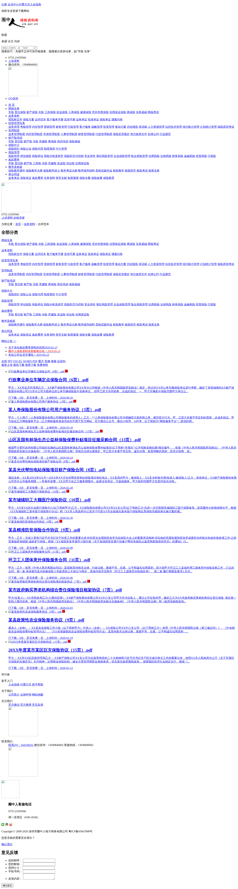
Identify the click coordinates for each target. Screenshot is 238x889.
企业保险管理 (122, 156)
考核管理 (25, 126)
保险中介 (14, 145)
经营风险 (201, 156)
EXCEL (17, 361)
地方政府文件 (138, 134)
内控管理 (37, 126)
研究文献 (61, 177)
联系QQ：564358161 (20, 745)
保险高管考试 (225, 126)
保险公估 (25, 148)
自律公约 (153, 134)
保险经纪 (14, 148)
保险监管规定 (121, 134)
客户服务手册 (55, 119)
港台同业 (14, 174)
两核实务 (14, 108)
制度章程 (49, 148)
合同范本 (40, 119)
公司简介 (14, 694)
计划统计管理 (208, 126)
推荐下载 (30, 364)
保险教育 (108, 177)
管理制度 (14, 130)
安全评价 (89, 156)
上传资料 (14, 60)
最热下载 (18, 364)
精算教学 (118, 170)
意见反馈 (37, 704)
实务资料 (49, 177)
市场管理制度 (51, 134)
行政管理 (73, 126)
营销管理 (49, 126)
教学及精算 (15, 166)
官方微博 (25, 704)
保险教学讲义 (51, 170)
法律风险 (165, 156)
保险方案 (28, 119)
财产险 (28, 141)
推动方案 (120, 126)
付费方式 (24, 4)
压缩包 (61, 361)
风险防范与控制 (74, 156)
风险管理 (14, 152)
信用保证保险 (117, 112)
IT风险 (212, 156)
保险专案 (85, 177)
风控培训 (62, 141)
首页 (18, 224)
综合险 (70, 163)
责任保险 (20, 112)
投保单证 (93, 119)
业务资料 (14, 115)
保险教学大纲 (34, 170)
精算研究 (130, 170)
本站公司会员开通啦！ (28, 354)
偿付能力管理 (191, 126)
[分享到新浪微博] (10, 824)
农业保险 (62, 112)
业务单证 (81, 119)
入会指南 (35, 4)
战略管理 (96, 126)
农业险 (61, 163)
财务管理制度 (86, 134)
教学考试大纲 (69, 170)
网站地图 (37, 694)
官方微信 (14, 704)
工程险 (37, 163)
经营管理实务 (16, 123)
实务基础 (141, 112)
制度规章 (73, 177)
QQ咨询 (13, 98)
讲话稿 (143, 126)
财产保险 (32, 112)
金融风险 (189, 156)
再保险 (131, 112)
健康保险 (85, 112)
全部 (4, 361)
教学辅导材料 (86, 170)
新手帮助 (37, 684)
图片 (41, 361)
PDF (35, 361)
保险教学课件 (16, 170)
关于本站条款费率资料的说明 (32, 347)
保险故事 (96, 177)
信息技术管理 (173, 126)
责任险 (19, 141)
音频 (47, 361)
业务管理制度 (16, 134)
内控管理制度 (34, 134)
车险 (11, 112)
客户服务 (85, 126)
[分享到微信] (2, 824)
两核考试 (153, 112)
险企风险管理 (139, 156)
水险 (41, 112)
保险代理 (37, 148)
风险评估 (37, 156)
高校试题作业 (103, 170)
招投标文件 (15, 119)
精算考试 (142, 170)
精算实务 (154, 170)
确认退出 (7, 844)
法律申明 (25, 694)
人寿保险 (73, 112)
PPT (10, 361)
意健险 (43, 141)
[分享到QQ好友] (6, 824)
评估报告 (25, 156)
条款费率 (14, 159)
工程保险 (50, 112)
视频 (53, 361)
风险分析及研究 (53, 156)
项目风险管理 (104, 156)
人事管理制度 (69, 134)
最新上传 (7, 364)
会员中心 (13, 4)
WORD (27, 361)
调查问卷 (117, 119)
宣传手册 (69, 119)
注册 (4, 4)
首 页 (11, 104)
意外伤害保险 (100, 112)
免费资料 (42, 364)
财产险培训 (15, 137)
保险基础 (74, 141)
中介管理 (61, 148)
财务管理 (61, 126)
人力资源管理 (156, 126)
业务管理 (14, 126)
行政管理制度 (103, 134)
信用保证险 (82, 163)
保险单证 (105, 119)
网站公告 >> (8, 341)
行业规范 (165, 134)
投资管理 (108, 126)
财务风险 (177, 156)
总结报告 (132, 126)
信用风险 (154, 156)
